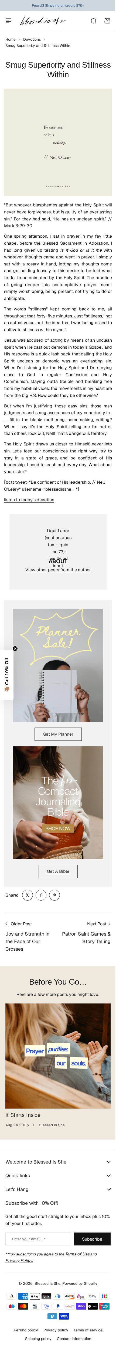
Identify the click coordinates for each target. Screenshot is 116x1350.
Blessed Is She (46, 1283)
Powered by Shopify (77, 1283)
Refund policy (24, 1330)
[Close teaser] (15, 648)
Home (10, 39)
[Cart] (107, 21)
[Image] (58, 665)
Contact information (72, 1338)
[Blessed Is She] (42, 21)
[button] (6, 675)
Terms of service (85, 1330)
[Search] (93, 21)
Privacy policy (53, 1330)
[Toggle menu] (9, 21)
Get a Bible (58, 871)
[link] (27, 895)
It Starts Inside (22, 1115)
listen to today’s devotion (29, 500)
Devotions (32, 39)
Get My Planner (58, 734)
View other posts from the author (58, 570)
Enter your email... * (29, 1239)
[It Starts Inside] (58, 1056)
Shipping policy (36, 1338)
